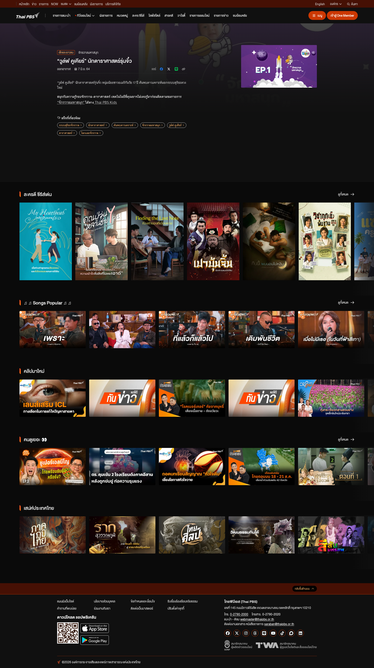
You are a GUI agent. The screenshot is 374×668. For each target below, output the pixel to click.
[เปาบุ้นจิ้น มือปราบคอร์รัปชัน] (213, 241)
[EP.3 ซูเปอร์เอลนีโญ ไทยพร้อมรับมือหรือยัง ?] (52, 466)
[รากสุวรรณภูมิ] (122, 535)
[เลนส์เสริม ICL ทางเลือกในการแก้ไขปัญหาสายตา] (52, 398)
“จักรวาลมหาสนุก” (71, 102)
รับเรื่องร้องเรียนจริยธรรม (183, 601)
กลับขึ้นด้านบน (302, 589)
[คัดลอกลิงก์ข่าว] (183, 69)
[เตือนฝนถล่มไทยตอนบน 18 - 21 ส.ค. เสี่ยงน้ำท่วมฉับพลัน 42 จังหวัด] (262, 466)
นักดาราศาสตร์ (96, 125)
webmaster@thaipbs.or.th (257, 619)
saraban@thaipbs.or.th (279, 624)
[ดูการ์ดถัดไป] (365, 241)
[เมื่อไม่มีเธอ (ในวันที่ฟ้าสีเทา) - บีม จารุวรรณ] (331, 329)
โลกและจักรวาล (89, 132)
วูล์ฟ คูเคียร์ (175, 125)
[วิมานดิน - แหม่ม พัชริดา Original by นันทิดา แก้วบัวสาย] (122, 329)
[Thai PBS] (28, 15)
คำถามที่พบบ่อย (66, 608)
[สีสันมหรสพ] (331, 535)
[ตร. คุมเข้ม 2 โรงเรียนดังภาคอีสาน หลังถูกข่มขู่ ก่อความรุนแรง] (122, 466)
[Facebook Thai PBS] (227, 633)
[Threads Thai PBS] (254, 633)
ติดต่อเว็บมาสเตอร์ (142, 608)
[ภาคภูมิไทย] (52, 535)
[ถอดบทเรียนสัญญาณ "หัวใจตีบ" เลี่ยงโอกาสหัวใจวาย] (192, 466)
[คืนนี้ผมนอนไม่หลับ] (269, 241)
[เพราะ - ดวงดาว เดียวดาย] (52, 329)
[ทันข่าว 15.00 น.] (122, 398)
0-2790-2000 (239, 614)
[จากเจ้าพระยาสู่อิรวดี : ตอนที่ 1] (331, 466)
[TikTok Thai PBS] (282, 633)
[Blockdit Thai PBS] (291, 633)
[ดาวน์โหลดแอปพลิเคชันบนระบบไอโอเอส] (94, 628)
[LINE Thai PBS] (264, 633)
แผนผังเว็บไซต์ (65, 601)
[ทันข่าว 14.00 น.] (262, 398)
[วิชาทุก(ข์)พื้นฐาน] (325, 241)
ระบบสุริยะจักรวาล (69, 125)
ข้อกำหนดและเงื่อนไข (143, 601)
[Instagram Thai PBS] (245, 633)
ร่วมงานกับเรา (102, 608)
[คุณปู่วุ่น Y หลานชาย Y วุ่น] (101, 241)
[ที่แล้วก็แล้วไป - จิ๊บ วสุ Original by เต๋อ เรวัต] (192, 329)
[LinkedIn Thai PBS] (300, 633)
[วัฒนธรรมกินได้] (262, 535)
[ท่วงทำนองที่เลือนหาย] (157, 241)
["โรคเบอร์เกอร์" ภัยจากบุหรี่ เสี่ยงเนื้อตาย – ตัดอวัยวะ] (192, 398)
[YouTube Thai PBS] (273, 633)
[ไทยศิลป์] (192, 535)
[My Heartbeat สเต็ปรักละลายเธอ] (45, 241)
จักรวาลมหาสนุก (151, 125)
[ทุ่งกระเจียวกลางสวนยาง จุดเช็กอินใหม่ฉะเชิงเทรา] (331, 398)
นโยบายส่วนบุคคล (104, 601)
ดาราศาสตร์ (65, 132)
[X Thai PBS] (236, 633)
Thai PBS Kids (105, 102)
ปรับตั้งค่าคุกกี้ (176, 608)
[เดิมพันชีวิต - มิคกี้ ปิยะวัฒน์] (262, 329)
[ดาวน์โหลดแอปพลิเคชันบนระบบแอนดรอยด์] (94, 640)
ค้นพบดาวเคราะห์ (123, 125)
